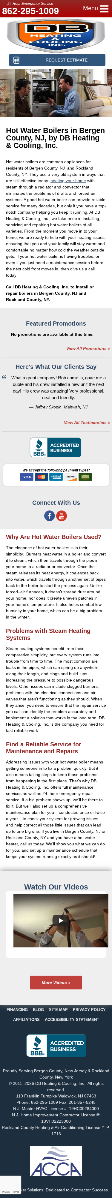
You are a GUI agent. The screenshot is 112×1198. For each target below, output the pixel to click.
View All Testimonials (85, 422)
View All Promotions (86, 348)
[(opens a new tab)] (56, 1055)
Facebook (49, 515)
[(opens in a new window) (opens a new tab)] (56, 456)
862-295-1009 (30, 11)
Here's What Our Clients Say (56, 366)
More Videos (54, 982)
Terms (16, 1191)
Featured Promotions (56, 323)
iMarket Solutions (28, 1190)
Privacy (6, 1191)
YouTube (61, 515)
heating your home (68, 180)
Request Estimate (67, 60)
